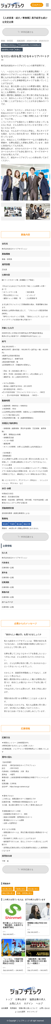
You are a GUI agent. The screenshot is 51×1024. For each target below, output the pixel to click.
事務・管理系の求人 (24, 893)
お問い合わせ (45, 1008)
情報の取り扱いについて (28, 1008)
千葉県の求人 (20, 889)
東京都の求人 (33, 889)
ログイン (38, 4)
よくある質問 (20, 1011)
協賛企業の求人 (37, 999)
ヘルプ (39, 1003)
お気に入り (15, 1003)
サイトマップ (32, 1011)
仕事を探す (21, 999)
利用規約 (13, 1008)
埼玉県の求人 (7, 889)
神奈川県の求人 (8, 893)
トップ (9, 999)
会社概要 (4, 1008)
